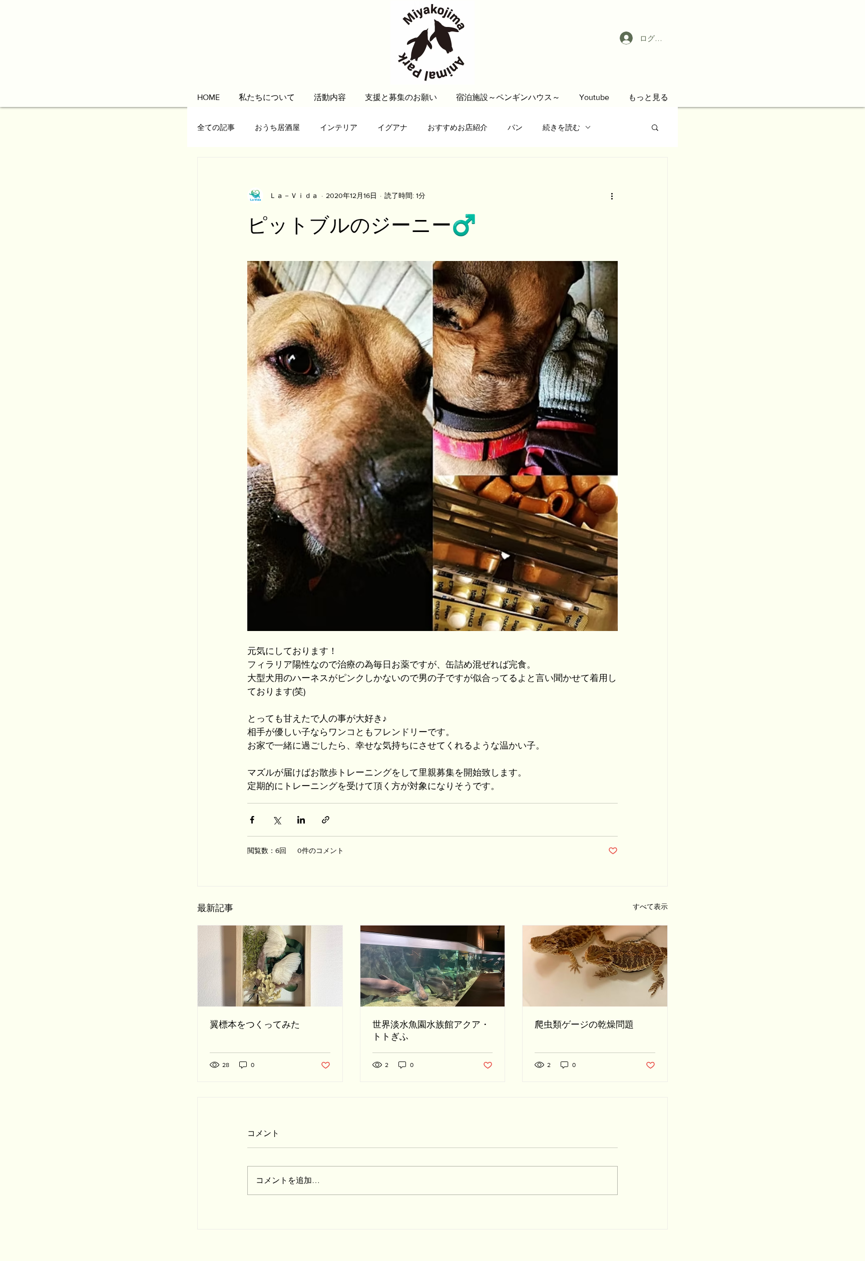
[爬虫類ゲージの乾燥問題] (595, 966)
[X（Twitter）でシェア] (276, 819)
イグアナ (392, 127)
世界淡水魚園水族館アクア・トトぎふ (431, 1031)
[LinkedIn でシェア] (301, 819)
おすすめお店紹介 (457, 127)
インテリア (338, 127)
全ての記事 (216, 127)
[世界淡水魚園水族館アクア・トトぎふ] (432, 966)
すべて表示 (650, 906)
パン (515, 127)
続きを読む (561, 127)
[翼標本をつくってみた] (270, 966)
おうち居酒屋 (277, 127)
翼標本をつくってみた (255, 1025)
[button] (266, 97)
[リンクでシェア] (325, 819)
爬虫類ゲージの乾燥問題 (584, 1025)
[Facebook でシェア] (252, 819)
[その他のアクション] (612, 196)
